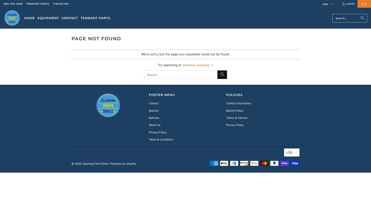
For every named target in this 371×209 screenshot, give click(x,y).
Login (350, 3)
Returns (153, 110)
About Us (154, 125)
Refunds (154, 117)
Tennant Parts (37, 3)
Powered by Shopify (123, 163)
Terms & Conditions (161, 139)
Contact (154, 103)
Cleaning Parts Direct (95, 163)
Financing (61, 3)
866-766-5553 (13, 3)
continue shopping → (197, 65)
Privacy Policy (158, 132)
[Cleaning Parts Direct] (12, 18)
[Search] (362, 18)
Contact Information (238, 103)
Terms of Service (236, 117)
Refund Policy (234, 110)
